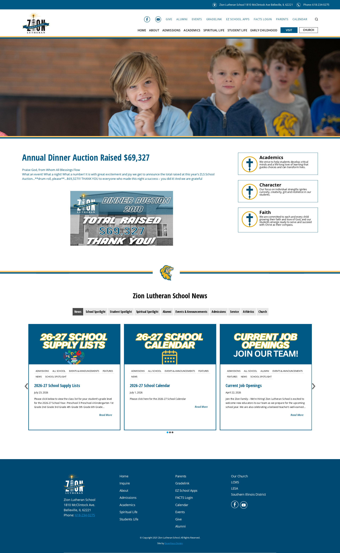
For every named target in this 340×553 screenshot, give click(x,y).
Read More (105, 415)
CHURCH (308, 30)
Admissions (171, 30)
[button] (167, 432)
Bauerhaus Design (174, 543)
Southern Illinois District (248, 494)
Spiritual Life (213, 30)
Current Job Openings (244, 385)
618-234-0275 (85, 515)
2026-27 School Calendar (150, 385)
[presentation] (78, 311)
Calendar (300, 19)
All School (59, 371)
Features (108, 371)
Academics (192, 30)
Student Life (237, 30)
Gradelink (214, 19)
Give (169, 19)
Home (142, 30)
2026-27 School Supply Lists (57, 385)
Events (197, 19)
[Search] (316, 19)
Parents (282, 19)
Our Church (239, 476)
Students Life (129, 519)
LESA (234, 488)
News (39, 376)
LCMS (235, 482)
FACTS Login (263, 19)
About (154, 30)
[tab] (78, 311)
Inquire (125, 483)
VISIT (289, 30)
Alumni (182, 19)
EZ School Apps (238, 19)
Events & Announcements (84, 371)
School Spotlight (55, 376)
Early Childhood (263, 30)
